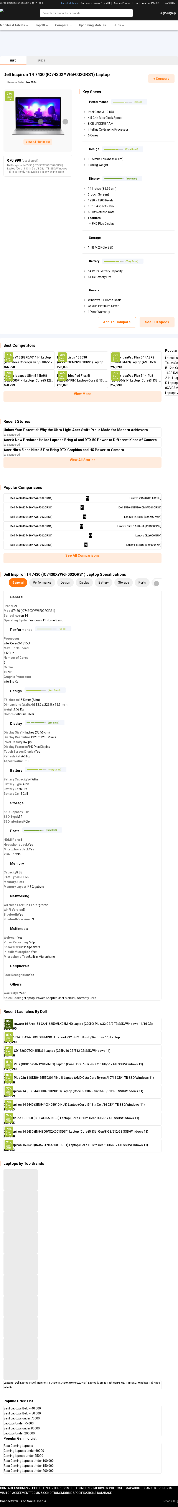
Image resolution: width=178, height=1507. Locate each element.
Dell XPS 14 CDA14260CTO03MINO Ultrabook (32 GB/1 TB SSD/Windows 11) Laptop (62, 1037)
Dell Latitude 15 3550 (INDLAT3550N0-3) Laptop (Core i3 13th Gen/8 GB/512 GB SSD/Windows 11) (71, 1118)
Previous (40, 121)
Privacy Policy (107, 1488)
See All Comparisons (82, 555)
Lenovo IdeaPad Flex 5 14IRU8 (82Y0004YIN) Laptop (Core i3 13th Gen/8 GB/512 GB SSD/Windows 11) (135, 378)
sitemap (125, 1488)
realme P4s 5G (150, 3)
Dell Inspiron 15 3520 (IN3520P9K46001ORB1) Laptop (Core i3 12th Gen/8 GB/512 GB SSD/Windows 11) (76, 1145)
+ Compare (161, 78)
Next (65, 121)
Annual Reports (159, 1488)
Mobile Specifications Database (86, 1493)
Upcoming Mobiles (92, 25)
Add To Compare (117, 322)
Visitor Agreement (15, 1493)
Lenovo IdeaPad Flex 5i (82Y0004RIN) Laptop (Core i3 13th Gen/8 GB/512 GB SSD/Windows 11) (82, 378)
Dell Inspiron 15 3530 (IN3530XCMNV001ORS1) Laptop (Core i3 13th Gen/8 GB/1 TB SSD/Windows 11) (80, 360)
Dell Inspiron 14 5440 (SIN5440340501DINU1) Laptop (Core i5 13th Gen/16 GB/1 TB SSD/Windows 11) (74, 1104)
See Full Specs (157, 322)
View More (82, 394)
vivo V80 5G (169, 3)
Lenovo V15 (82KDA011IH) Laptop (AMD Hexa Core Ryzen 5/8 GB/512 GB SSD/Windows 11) (28, 360)
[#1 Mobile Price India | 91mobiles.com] (13, 13)
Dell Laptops (22, 1382)
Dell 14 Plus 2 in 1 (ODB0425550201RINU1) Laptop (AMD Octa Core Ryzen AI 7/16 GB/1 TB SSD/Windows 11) (79, 1077)
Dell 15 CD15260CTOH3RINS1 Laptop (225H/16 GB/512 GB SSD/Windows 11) (57, 1050)
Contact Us (9, 1488)
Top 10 (58, 1488)
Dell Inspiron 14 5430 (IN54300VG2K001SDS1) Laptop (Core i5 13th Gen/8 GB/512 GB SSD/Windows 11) (76, 1131)
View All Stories (83, 460)
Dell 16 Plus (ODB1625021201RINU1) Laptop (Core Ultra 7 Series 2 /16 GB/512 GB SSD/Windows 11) (73, 1064)
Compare (25, 1488)
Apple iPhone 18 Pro (126, 3)
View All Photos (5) (38, 141)
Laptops (8, 1382)
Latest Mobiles (69, 3)
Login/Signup (168, 13)
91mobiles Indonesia (79, 1488)
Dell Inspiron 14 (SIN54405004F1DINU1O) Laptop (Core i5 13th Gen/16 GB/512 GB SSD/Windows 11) (73, 1091)
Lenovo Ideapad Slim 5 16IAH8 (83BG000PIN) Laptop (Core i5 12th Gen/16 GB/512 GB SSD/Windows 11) (28, 378)
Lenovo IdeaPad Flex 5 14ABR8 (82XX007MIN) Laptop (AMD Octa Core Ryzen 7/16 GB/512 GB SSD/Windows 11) (133, 360)
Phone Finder (42, 1488)
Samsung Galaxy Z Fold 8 (95, 3)
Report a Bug (170, 1501)
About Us (139, 1488)
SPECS (41, 60)
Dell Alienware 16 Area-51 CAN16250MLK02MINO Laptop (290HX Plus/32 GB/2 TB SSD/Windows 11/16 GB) (78, 1024)
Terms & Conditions (45, 1493)
